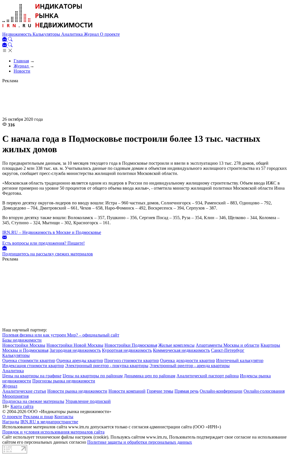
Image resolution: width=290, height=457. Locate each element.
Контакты (63, 416)
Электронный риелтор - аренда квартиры (190, 365)
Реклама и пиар (38, 416)
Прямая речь (186, 391)
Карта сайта (21, 406)
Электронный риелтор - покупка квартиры (106, 365)
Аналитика (72, 34)
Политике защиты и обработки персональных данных (139, 442)
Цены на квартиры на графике (31, 375)
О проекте (110, 34)
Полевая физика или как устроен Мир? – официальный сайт (60, 335)
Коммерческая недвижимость (181, 350)
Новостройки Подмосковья (131, 345)
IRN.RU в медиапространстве (49, 421)
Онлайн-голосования (264, 391)
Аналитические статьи (24, 391)
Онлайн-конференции (221, 391)
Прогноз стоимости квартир (131, 360)
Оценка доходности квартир (187, 360)
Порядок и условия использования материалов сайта (53, 432)
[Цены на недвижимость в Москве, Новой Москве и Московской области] (47, 29)
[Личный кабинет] (5, 39)
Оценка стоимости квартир (28, 360)
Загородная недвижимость (75, 350)
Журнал (92, 34)
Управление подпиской (88, 401)
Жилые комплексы (176, 345)
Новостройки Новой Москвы (74, 345)
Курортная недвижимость (127, 350)
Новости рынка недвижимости (77, 391)
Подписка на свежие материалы (33, 401)
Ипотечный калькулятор (239, 360)
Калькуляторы (47, 34)
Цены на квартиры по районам (93, 375)
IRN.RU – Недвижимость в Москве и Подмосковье (51, 232)
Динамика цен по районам (149, 375)
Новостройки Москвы (23, 345)
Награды (10, 421)
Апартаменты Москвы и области (227, 345)
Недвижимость (17, 34)
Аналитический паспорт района (207, 375)
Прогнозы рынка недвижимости (63, 380)
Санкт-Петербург (227, 350)
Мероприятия (15, 396)
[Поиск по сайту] (10, 39)
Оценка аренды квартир (79, 360)
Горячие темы (160, 391)
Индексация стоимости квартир (33, 365)
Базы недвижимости (22, 340)
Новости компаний (127, 391)
